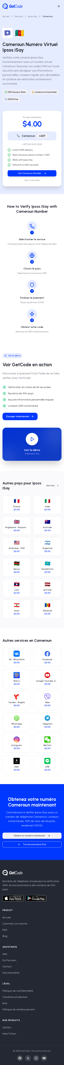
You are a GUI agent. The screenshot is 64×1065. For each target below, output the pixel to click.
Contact (7, 966)
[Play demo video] (32, 439)
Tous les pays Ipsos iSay (34, 844)
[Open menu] (59, 6)
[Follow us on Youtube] (44, 1058)
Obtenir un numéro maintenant (29, 835)
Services (18, 16)
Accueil (5, 16)
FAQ (4, 929)
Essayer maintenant (18, 416)
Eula (4, 1003)
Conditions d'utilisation (14, 997)
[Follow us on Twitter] (28, 1058)
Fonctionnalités (10, 972)
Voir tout (50, 485)
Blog (4, 936)
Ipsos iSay (32, 16)
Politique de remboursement (18, 1009)
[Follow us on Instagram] (36, 1058)
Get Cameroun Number (29, 173)
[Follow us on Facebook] (20, 1058)
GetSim (6, 1027)
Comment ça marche (14, 923)
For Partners (9, 960)
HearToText (9, 1033)
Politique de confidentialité (17, 990)
